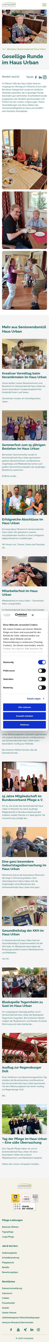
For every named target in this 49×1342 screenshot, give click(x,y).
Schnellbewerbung (10, 1258)
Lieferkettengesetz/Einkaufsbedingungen (21, 1317)
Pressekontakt (8, 1303)
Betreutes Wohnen (10, 1227)
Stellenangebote (9, 1253)
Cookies (5, 1298)
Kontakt (5, 1308)
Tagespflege (7, 1232)
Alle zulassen (24, 707)
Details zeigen (34, 698)
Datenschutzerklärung (12, 1288)
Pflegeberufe (8, 1262)
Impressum (7, 1293)
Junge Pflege (8, 1237)
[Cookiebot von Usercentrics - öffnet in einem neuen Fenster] (19, 615)
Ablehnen (24, 724)
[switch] (42, 670)
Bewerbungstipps (10, 1272)
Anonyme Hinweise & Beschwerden (17, 1322)
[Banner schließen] (39, 615)
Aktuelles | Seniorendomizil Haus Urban (26, 49)
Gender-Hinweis (9, 1313)
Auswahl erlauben (24, 716)
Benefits (5, 1267)
